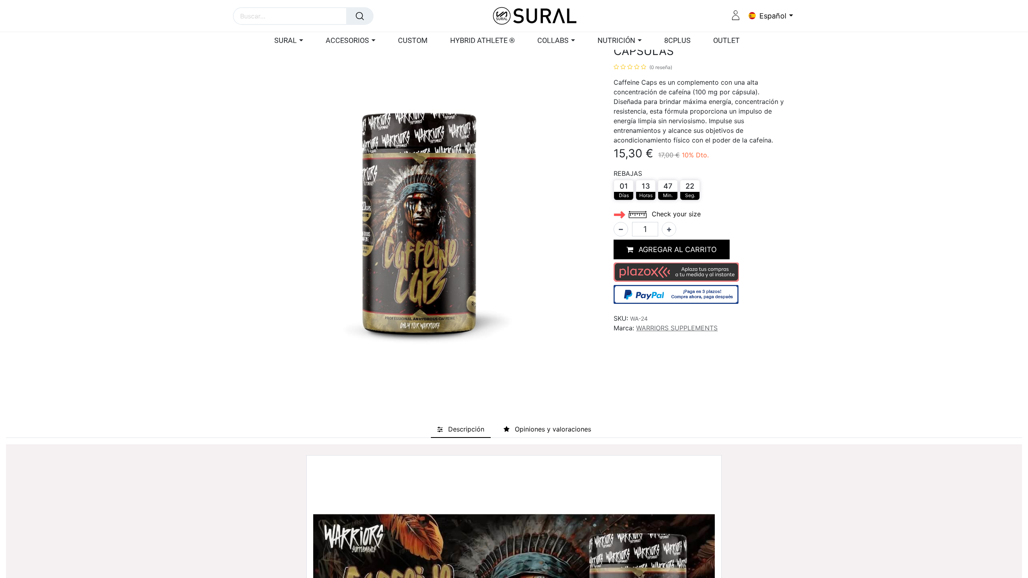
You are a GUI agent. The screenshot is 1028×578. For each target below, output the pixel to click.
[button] (672, 249)
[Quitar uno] (621, 229)
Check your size (675, 214)
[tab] (461, 429)
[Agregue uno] (669, 229)
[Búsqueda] (359, 16)
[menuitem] (413, 41)
